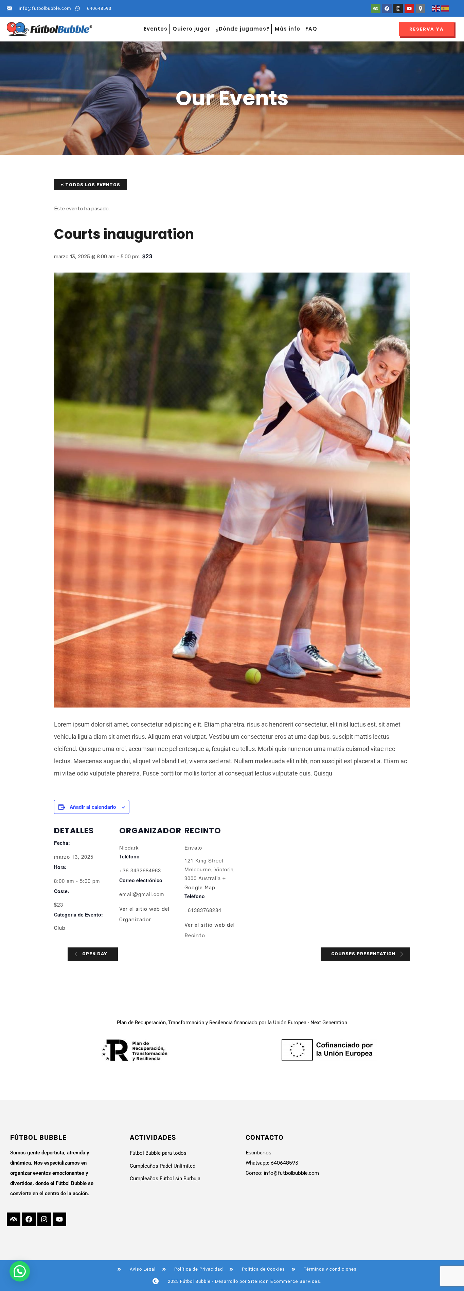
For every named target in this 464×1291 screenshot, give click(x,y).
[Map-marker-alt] (420, 8)
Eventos (155, 28)
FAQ (311, 28)
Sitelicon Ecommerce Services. (285, 1281)
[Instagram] (398, 8)
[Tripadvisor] (375, 8)
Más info (287, 28)
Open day (94, 953)
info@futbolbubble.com (291, 1173)
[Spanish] (445, 8)
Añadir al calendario (93, 806)
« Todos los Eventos (90, 184)
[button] (20, 1271)
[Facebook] (387, 8)
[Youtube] (409, 8)
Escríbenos (258, 1153)
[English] (436, 8)
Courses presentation (364, 953)
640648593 (284, 1163)
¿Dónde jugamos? (242, 28)
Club (60, 928)
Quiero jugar (191, 28)
